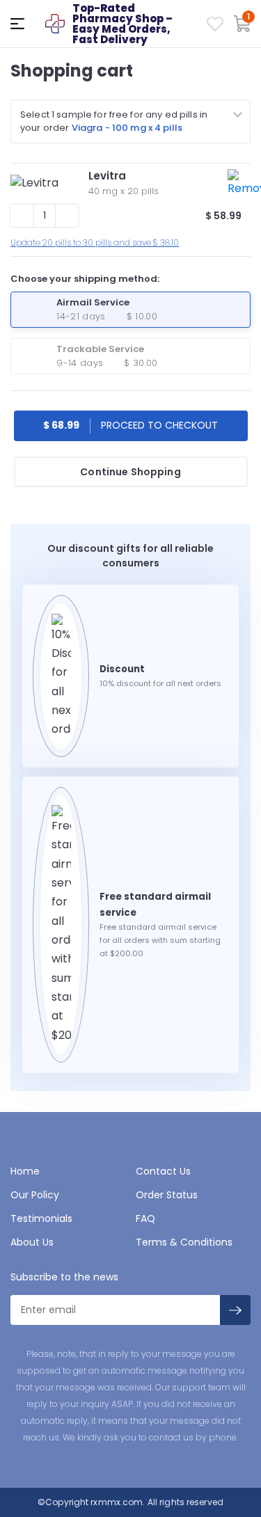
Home (25, 1171)
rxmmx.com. (116, 1502)
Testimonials (41, 1218)
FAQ (145, 1218)
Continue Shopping (130, 472)
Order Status (167, 1195)
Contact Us (163, 1171)
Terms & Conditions (184, 1242)
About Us (32, 1242)
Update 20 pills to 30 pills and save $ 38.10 (94, 242)
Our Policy (34, 1195)
